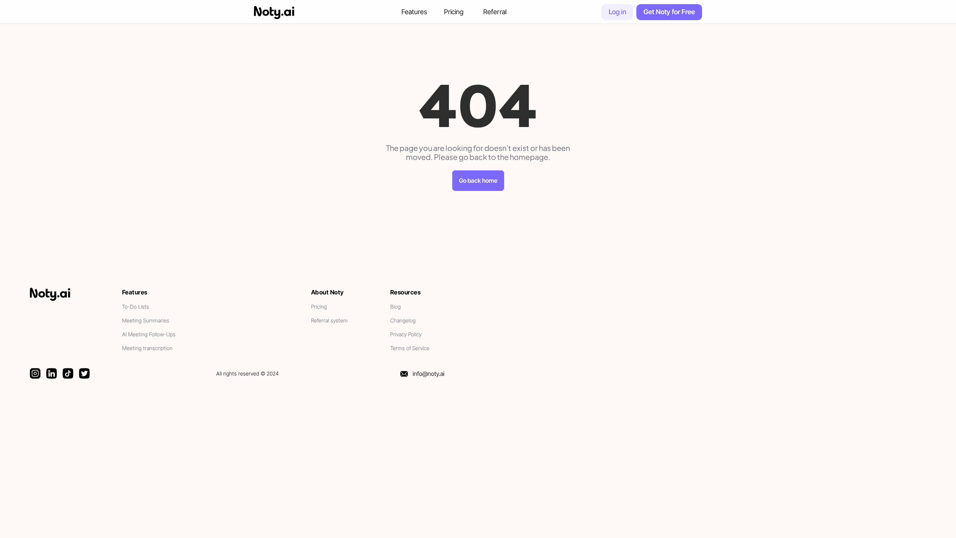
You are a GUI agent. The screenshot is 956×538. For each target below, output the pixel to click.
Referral (495, 12)
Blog (395, 306)
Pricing (453, 12)
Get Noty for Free (669, 12)
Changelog (403, 320)
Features (414, 12)
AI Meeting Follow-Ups (149, 334)
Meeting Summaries (145, 320)
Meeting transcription (147, 348)
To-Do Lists (135, 306)
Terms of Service (409, 348)
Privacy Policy (406, 334)
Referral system (330, 320)
